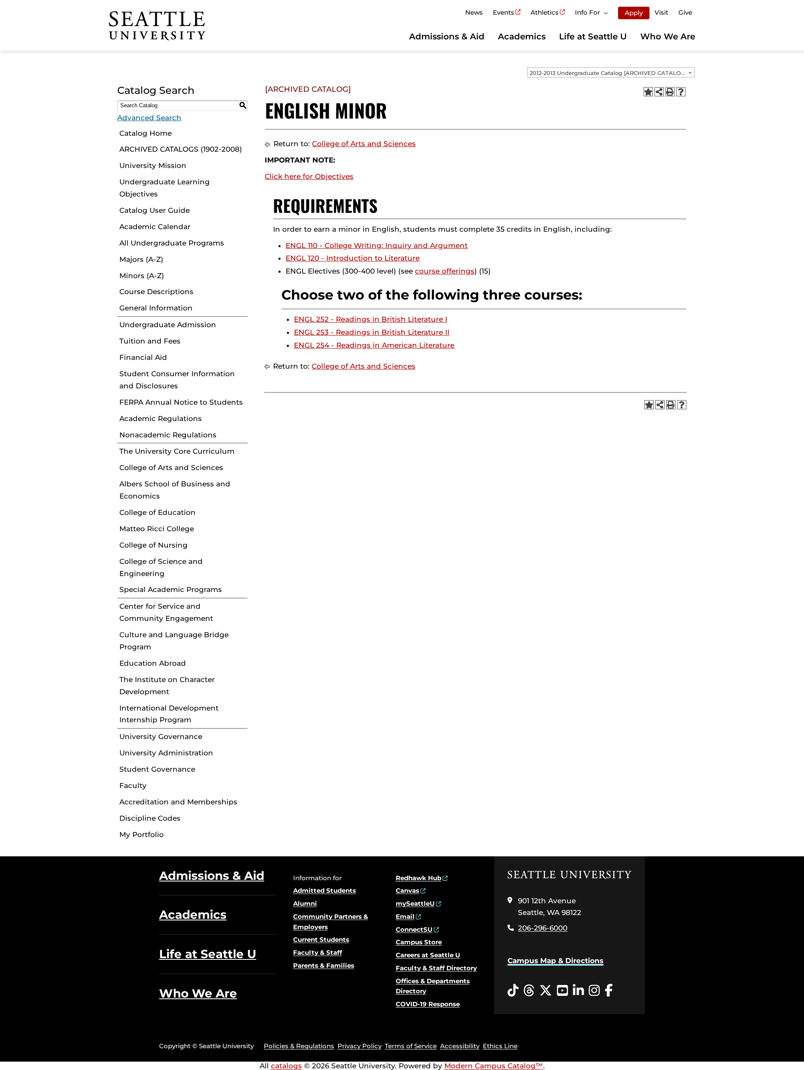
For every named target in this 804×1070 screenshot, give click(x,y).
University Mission (152, 165)
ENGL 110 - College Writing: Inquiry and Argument (377, 245)
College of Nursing (153, 545)
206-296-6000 (542, 928)
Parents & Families (323, 965)
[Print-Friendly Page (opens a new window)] (670, 91)
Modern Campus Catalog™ (493, 1066)
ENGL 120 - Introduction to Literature (353, 258)
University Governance (160, 736)
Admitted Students (324, 890)
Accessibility (459, 1046)
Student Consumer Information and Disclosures (177, 380)
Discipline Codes (149, 818)
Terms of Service (411, 1046)
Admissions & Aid (446, 36)
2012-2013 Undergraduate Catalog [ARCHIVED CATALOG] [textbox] (608, 73)
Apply (634, 13)
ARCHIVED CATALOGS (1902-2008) (180, 149)
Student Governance (157, 769)
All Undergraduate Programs (171, 243)
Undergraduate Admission (167, 324)
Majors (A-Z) (141, 259)
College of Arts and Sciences (171, 467)
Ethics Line (500, 1046)
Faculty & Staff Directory (436, 968)
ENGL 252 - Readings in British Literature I (370, 319)
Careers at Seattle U (428, 955)
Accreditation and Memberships (178, 802)
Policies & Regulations (299, 1046)
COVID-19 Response (428, 1004)
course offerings (444, 271)
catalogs (286, 1066)
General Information (156, 308)
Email (405, 916)
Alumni (305, 903)
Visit (661, 12)
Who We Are (667, 36)
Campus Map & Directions (555, 960)
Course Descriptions (156, 291)
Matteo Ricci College (156, 529)
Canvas (407, 890)
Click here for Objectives (309, 176)
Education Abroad (152, 663)
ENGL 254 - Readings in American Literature (374, 345)
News (474, 12)
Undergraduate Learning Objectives (164, 188)
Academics (522, 36)
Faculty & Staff (317, 952)
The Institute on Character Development (167, 685)
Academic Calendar (155, 226)
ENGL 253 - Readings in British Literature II (371, 332)
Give (685, 12)
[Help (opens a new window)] (680, 91)
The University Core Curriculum (176, 451)
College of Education (157, 512)
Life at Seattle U (593, 36)
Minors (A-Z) (141, 275)
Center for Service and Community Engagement (166, 612)
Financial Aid (143, 357)
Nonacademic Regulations (167, 435)
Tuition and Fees (149, 341)
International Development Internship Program (169, 714)
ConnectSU (414, 929)
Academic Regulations (160, 418)
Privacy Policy (359, 1046)
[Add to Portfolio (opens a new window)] (648, 91)
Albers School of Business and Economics (174, 490)
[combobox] (611, 72)
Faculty (133, 785)
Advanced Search (149, 118)
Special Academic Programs (170, 589)
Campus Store (419, 942)
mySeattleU (415, 903)
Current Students (321, 939)
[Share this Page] (659, 91)
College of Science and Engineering (161, 567)
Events (503, 12)
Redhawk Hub (418, 878)
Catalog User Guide (154, 210)
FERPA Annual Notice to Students (181, 402)
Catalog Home (145, 133)
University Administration (166, 753)
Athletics (545, 12)
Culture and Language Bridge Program (174, 641)
